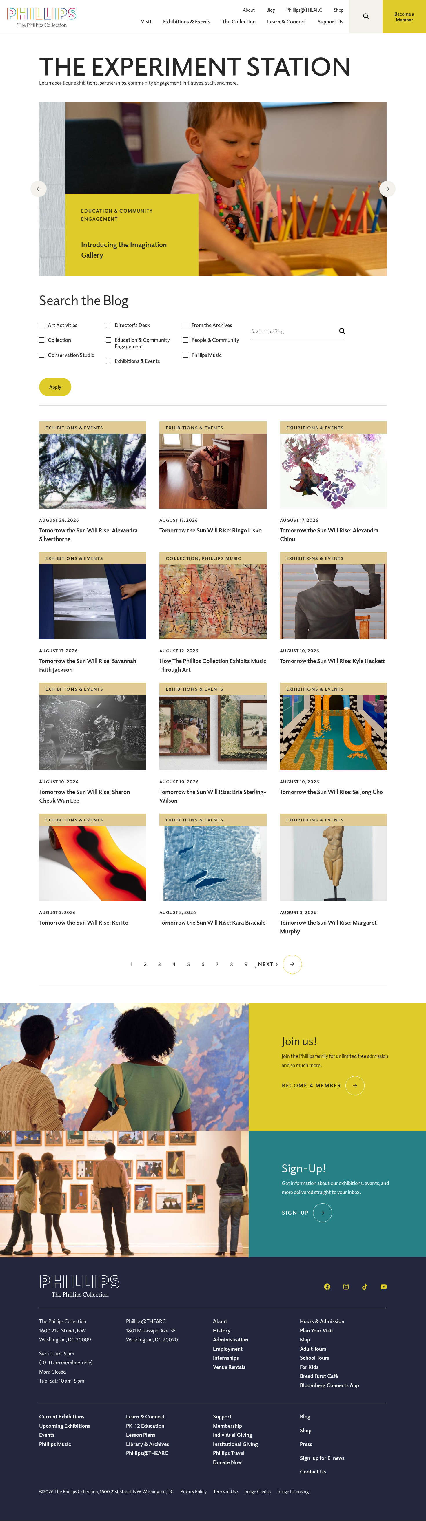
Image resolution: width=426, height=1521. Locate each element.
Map (305, 1339)
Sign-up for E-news (322, 1458)
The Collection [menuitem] (239, 21)
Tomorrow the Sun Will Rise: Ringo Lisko (210, 530)
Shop (338, 10)
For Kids (309, 1367)
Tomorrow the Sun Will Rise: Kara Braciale (212, 922)
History (221, 1330)
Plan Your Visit (316, 1330)
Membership (227, 1426)
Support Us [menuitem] (330, 21)
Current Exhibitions (61, 1416)
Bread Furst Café (319, 1376)
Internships (226, 1357)
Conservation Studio (71, 355)
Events (46, 1434)
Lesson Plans (140, 1434)
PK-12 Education (145, 1426)
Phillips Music (207, 355)
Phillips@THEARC (304, 10)
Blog (270, 10)
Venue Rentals (229, 1367)
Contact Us (313, 1471)
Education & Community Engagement (142, 343)
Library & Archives (147, 1444)
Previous (38, 189)
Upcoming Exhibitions (64, 1426)
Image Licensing (293, 1491)
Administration (230, 1339)
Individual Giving (232, 1434)
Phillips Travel (229, 1453)
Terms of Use (225, 1491)
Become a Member (404, 17)
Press (306, 1444)
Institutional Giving (235, 1444)
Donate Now (227, 1462)
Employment (228, 1348)
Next (387, 189)
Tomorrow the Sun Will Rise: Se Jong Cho (331, 791)
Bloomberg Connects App (329, 1385)
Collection (59, 340)
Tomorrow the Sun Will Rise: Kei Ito (83, 922)
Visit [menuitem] (146, 21)
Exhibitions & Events (137, 361)
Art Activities (62, 325)
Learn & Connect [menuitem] (286, 21)
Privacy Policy (194, 1491)
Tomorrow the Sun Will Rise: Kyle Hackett (332, 660)
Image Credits (258, 1491)
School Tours (314, 1357)
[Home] (79, 1296)
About (249, 10)
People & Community (215, 340)
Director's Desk (132, 325)
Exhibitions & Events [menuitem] (186, 21)
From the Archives (212, 325)
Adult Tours (313, 1348)
